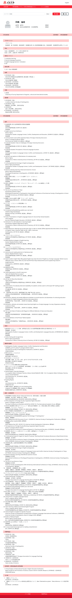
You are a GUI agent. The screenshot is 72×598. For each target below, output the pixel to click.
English (67, 2)
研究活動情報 (63, 35)
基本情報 (55, 35)
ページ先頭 (27, 594)
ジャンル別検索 (45, 6)
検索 (57, 14)
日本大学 (6, 6)
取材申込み (44, 594)
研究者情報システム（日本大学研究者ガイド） (24, 6)
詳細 (66, 14)
